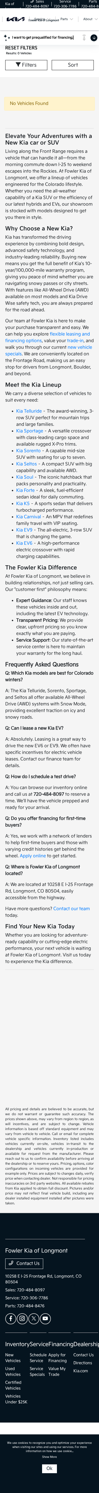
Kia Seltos (26, 464)
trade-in (75, 340)
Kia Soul (24, 477)
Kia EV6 (24, 543)
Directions (82, 1363)
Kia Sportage (29, 431)
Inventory (17, 1344)
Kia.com (80, 1371)
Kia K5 (23, 503)
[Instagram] (22, 1318)
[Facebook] (10, 1318)
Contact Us (27, 1263)
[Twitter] (33, 1318)
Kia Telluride (29, 411)
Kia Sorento (28, 451)
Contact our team (71, 908)
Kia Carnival (28, 517)
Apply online (33, 856)
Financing (60, 1344)
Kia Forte (25, 490)
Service (39, 1344)
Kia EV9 (24, 530)
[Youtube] (45, 1318)
